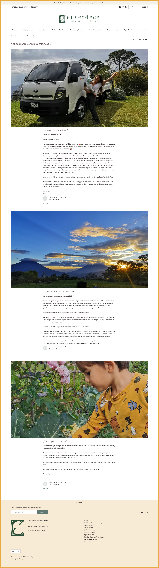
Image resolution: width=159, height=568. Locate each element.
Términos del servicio (90, 539)
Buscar (86, 520)
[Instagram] (123, 7)
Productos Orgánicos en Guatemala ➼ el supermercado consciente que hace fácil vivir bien (79, 3)
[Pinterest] (126, 7)
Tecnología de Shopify (17, 559)
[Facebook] (120, 7)
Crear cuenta (24, 7)
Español (132, 7)
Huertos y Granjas (89, 532)
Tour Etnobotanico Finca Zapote (94, 537)
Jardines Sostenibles (90, 530)
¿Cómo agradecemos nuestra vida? (61, 291)
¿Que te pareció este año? (56, 441)
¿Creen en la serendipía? (55, 129)
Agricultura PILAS (89, 535)
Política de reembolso (91, 542)
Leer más (45, 203)
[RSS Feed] (50, 43)
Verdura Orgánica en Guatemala (35, 557)
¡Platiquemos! (88, 527)
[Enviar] (31, 7)
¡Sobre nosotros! (89, 525)
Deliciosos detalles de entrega (93, 523)
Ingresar (14, 7)
